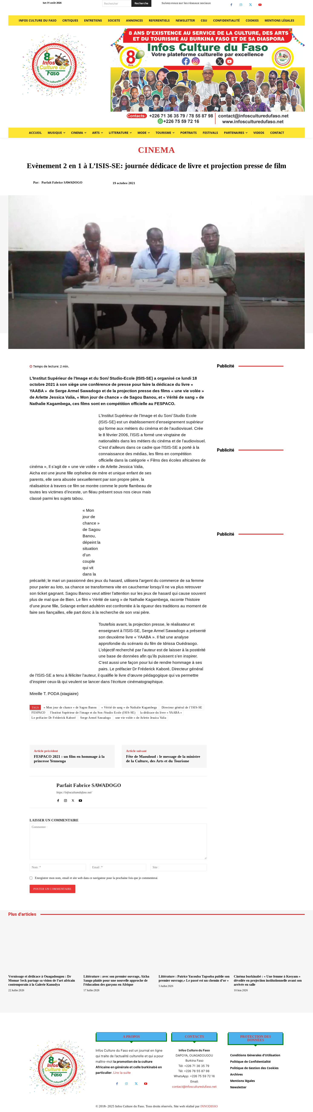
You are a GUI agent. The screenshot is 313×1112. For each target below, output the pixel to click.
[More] (279, 184)
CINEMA (156, 150)
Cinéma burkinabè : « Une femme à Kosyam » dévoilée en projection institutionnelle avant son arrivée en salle (268, 980)
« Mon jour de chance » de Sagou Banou (70, 707)
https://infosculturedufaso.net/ (74, 792)
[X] (250, 5)
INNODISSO (209, 1106)
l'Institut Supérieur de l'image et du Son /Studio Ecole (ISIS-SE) (93, 712)
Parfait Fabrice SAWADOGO (62, 182)
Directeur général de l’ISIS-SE (182, 707)
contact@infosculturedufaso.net (194, 1086)
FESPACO (38, 712)
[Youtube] (260, 5)
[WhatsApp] (249, 184)
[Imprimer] (259, 184)
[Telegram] (269, 184)
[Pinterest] (239, 184)
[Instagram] (241, 5)
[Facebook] (231, 5)
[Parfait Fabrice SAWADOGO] (30, 182)
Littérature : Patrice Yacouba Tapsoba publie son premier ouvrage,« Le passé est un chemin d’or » (194, 978)
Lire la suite (122, 1073)
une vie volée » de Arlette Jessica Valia (140, 717)
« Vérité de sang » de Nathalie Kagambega (129, 707)
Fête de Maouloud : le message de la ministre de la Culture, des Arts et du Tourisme (163, 758)
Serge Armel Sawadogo (95, 717)
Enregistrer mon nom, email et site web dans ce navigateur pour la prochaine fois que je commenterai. (96, 878)
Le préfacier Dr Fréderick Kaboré (54, 717)
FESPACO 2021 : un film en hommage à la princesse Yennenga (69, 758)
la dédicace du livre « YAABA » (161, 712)
